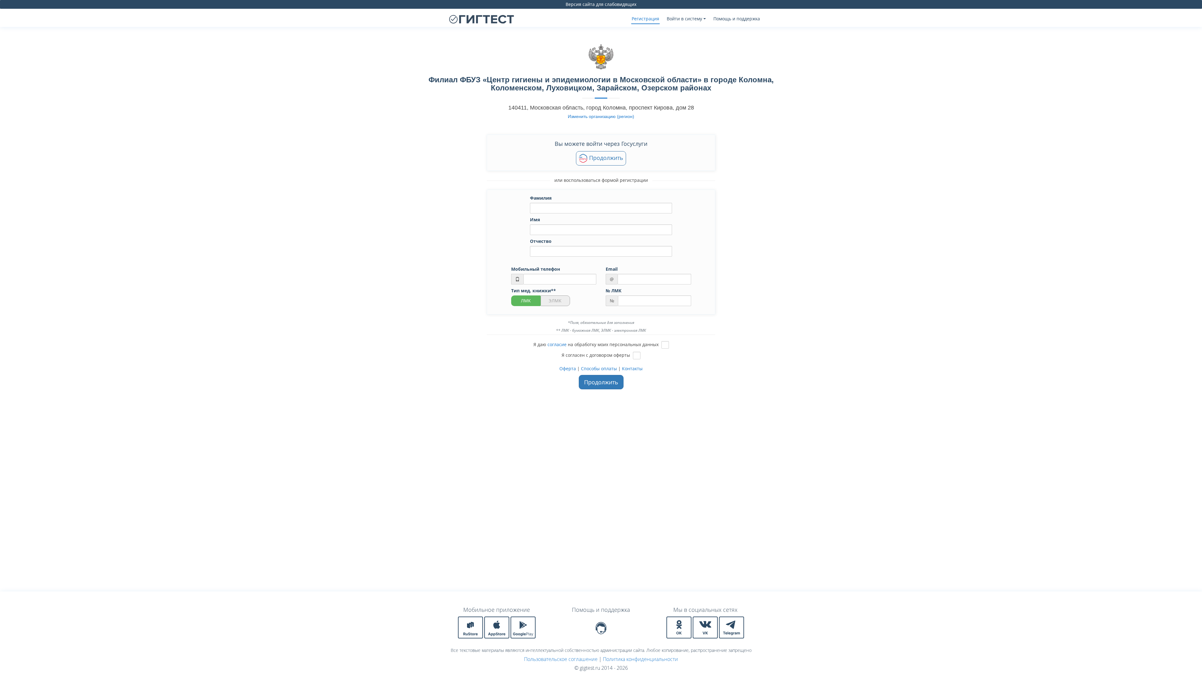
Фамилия (541, 198)
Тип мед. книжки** (533, 291)
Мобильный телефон (535, 269)
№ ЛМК (613, 291)
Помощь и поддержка (736, 19)
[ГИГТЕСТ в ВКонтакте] (706, 627)
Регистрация (645, 19)
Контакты (632, 368)
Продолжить (605, 157)
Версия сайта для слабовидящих (601, 4)
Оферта (567, 368)
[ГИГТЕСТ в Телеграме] (731, 627)
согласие (557, 344)
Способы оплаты (599, 368)
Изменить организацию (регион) (601, 116)
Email (612, 269)
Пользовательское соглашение (561, 659)
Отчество (541, 241)
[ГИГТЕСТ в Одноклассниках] (679, 627)
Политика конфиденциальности (640, 659)
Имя (535, 220)
